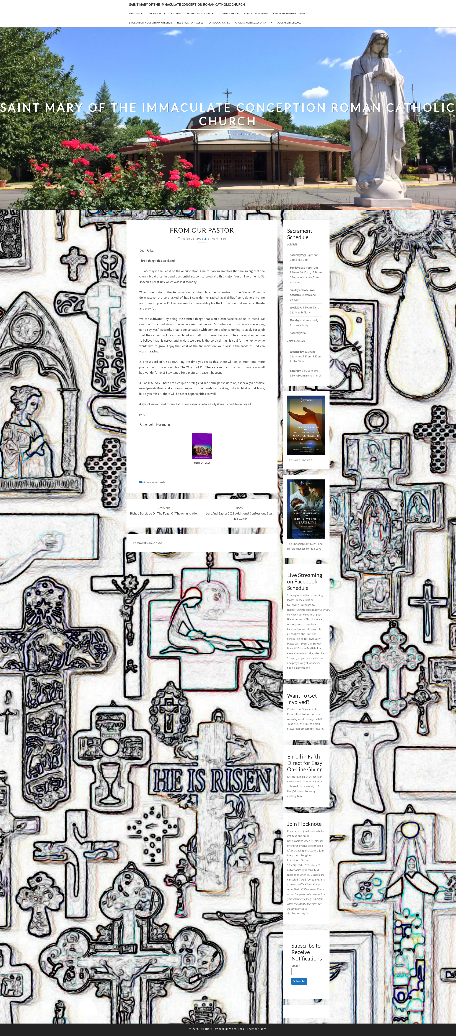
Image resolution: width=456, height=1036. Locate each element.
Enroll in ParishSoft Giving (289, 13)
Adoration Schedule (289, 22)
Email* (295, 965)
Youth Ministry (227, 13)
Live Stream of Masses (190, 22)
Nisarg (262, 1028)
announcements (154, 482)
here (300, 796)
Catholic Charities (219, 22)
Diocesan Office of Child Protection (150, 22)
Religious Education (198, 13)
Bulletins (176, 13)
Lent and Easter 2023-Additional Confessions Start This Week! (240, 514)
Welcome (134, 13)
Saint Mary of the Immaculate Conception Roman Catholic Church (187, 4)
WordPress (236, 1028)
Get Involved (155, 13)
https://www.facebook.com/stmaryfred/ (311, 609)
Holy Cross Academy (256, 13)
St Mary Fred (217, 238)
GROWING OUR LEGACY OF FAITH (252, 22)
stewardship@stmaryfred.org (305, 728)
